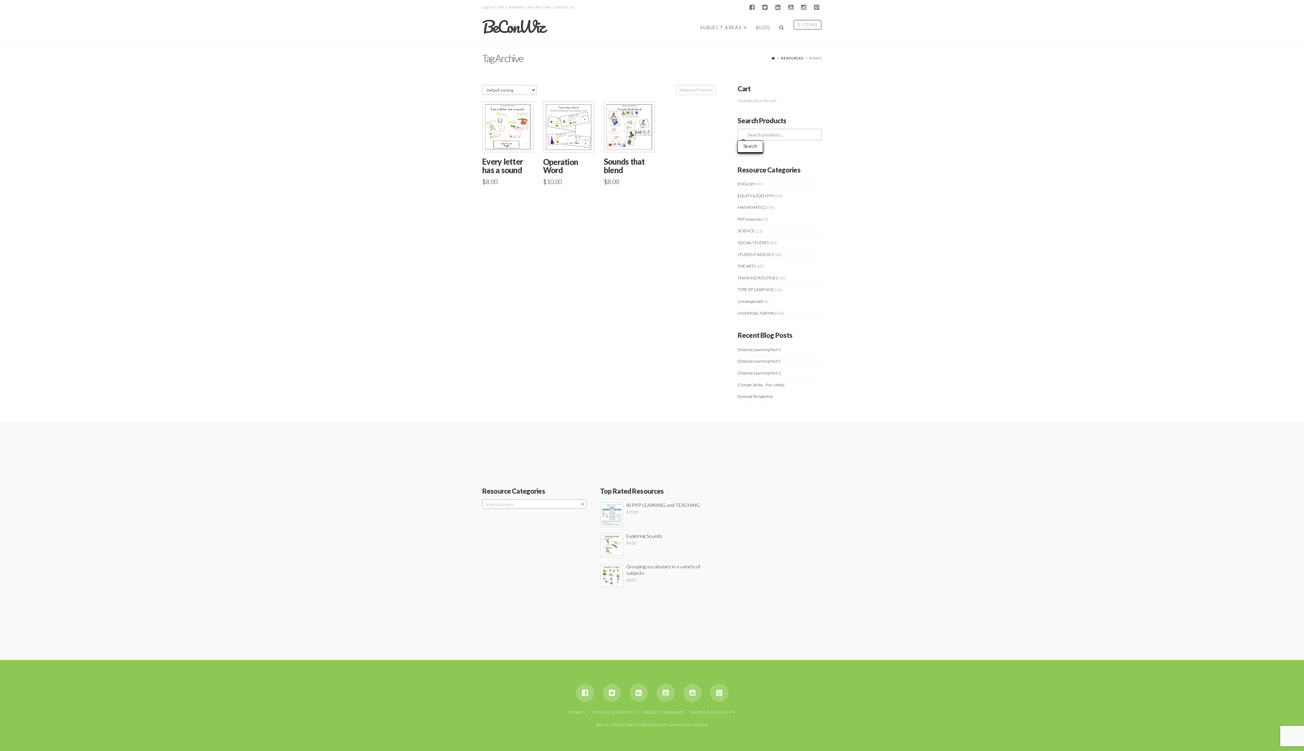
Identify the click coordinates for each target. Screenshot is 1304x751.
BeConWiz (513, 26)
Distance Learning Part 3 (759, 349)
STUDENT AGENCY (756, 254)
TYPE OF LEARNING (756, 289)
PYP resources (750, 219)
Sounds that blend (624, 166)
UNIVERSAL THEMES (757, 313)
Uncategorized (750, 301)
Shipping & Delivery (712, 712)
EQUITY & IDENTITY (756, 195)
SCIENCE (746, 230)
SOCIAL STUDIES (753, 242)
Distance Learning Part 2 (759, 361)
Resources (792, 58)
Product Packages (664, 712)
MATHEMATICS (752, 207)
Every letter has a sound (502, 166)
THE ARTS (747, 266)
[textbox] (534, 504)
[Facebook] (751, 7)
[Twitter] (764, 7)
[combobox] (534, 504)
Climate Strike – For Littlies (761, 384)
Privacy (577, 712)
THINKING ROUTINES (758, 277)
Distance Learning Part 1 (759, 373)
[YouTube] (790, 7)
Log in (488, 7)
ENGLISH (746, 183)
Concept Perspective (755, 396)
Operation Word (560, 166)
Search (750, 146)
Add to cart (511, 140)
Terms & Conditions (614, 712)
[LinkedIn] (777, 7)
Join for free (538, 7)
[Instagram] (803, 7)
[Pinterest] (816, 7)
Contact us (564, 7)
